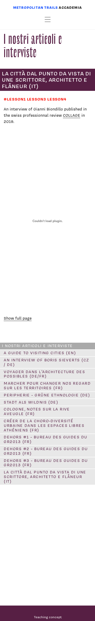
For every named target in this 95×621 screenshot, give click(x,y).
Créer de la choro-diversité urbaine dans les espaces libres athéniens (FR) (44, 425)
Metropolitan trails (35, 7)
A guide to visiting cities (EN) (40, 352)
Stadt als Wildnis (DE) (31, 402)
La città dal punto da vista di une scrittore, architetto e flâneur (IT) (45, 476)
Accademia (70, 7)
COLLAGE (71, 115)
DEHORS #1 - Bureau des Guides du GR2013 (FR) (45, 439)
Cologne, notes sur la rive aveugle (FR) (37, 411)
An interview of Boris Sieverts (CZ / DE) (46, 362)
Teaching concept (48, 617)
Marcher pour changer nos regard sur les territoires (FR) (47, 385)
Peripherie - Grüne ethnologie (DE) (47, 395)
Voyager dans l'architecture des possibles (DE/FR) (44, 374)
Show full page (18, 318)
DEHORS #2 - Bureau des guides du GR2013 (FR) (46, 451)
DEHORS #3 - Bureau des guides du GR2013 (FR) (46, 463)
